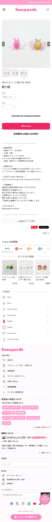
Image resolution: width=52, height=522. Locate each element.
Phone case (12, 309)
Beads (10, 321)
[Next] (48, 44)
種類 (3, 93)
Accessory (11, 315)
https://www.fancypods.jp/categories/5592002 (21, 179)
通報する (46, 233)
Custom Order (13, 339)
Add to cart (26, 126)
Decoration (11, 333)
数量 (3, 103)
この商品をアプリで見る (26, 221)
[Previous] (3, 44)
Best (9, 303)
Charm (10, 327)
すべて (7, 249)
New (9, 297)
